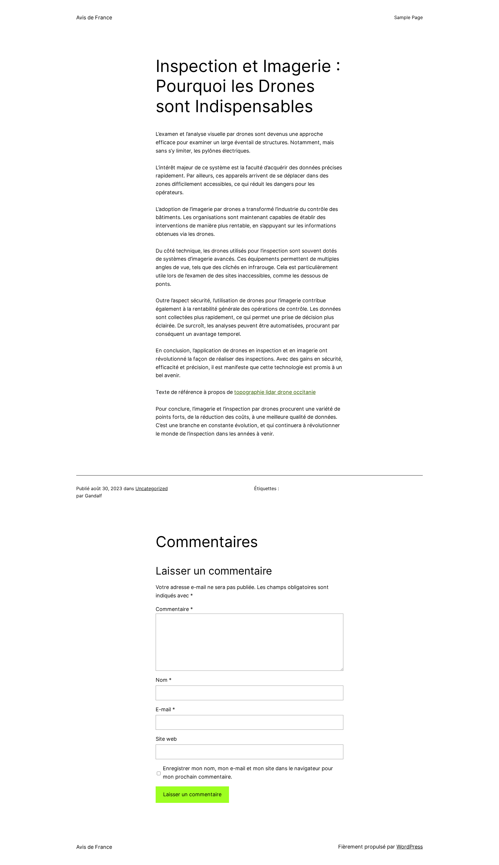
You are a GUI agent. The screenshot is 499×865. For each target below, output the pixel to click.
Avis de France (94, 17)
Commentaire (174, 609)
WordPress (409, 847)
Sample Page (408, 17)
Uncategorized (151, 488)
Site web (166, 739)
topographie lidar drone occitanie (275, 392)
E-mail (165, 709)
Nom (164, 680)
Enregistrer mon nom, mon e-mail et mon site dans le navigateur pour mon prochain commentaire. (248, 772)
